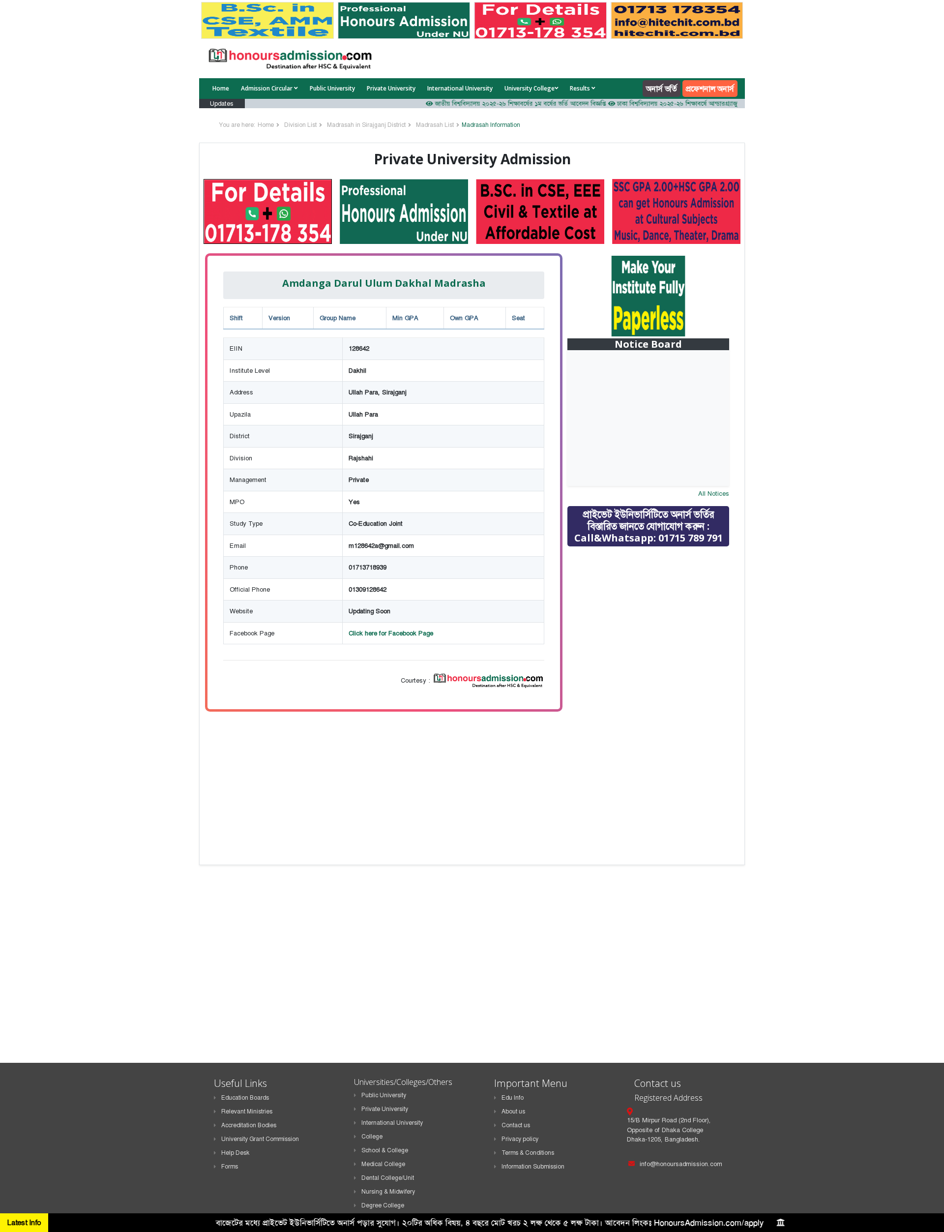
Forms (229, 1167)
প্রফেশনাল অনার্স (710, 88)
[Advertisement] (655, 624)
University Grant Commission (260, 1139)
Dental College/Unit (387, 1178)
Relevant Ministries (246, 1111)
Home (220, 88)
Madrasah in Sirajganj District (366, 125)
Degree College (382, 1205)
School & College (384, 1150)
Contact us (516, 1125)
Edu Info (513, 1098)
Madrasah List (435, 125)
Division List (300, 125)
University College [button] (529, 88)
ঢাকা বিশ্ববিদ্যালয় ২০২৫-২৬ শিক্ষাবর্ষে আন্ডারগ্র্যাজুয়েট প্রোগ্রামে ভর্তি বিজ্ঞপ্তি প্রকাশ (692, 103)
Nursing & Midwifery (388, 1192)
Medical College (383, 1164)
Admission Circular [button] (267, 88)
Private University (391, 88)
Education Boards (245, 1098)
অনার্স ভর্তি (661, 88)
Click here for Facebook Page (391, 633)
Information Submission (533, 1167)
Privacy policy (520, 1139)
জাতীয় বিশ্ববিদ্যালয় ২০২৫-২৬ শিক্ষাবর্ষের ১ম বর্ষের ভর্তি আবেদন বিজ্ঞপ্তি (498, 103)
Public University (332, 88)
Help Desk (235, 1153)
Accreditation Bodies (248, 1125)
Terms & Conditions (528, 1153)
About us (513, 1111)
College (372, 1137)
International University (460, 88)
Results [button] (580, 88)
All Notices (713, 493)
